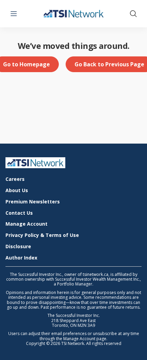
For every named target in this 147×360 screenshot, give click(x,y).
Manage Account (26, 224)
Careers (15, 179)
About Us (16, 191)
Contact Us (19, 213)
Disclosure (18, 247)
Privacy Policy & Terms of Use (42, 235)
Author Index (21, 258)
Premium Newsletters (32, 202)
